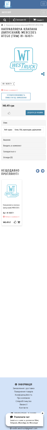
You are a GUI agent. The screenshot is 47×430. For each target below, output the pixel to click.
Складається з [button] (9, 151)
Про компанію (23, 398)
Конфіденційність (23, 395)
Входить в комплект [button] (12, 145)
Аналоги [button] (6, 140)
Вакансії (23, 404)
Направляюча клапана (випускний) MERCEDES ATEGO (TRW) (24, 25)
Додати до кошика (35, 113)
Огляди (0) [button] (8, 157)
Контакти (23, 407)
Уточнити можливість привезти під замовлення (15, 96)
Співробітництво (23, 401)
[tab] (23, 122)
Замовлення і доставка (23, 388)
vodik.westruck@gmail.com (24, 428)
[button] (4, 19)
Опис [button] (5, 122)
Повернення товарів (23, 391)
